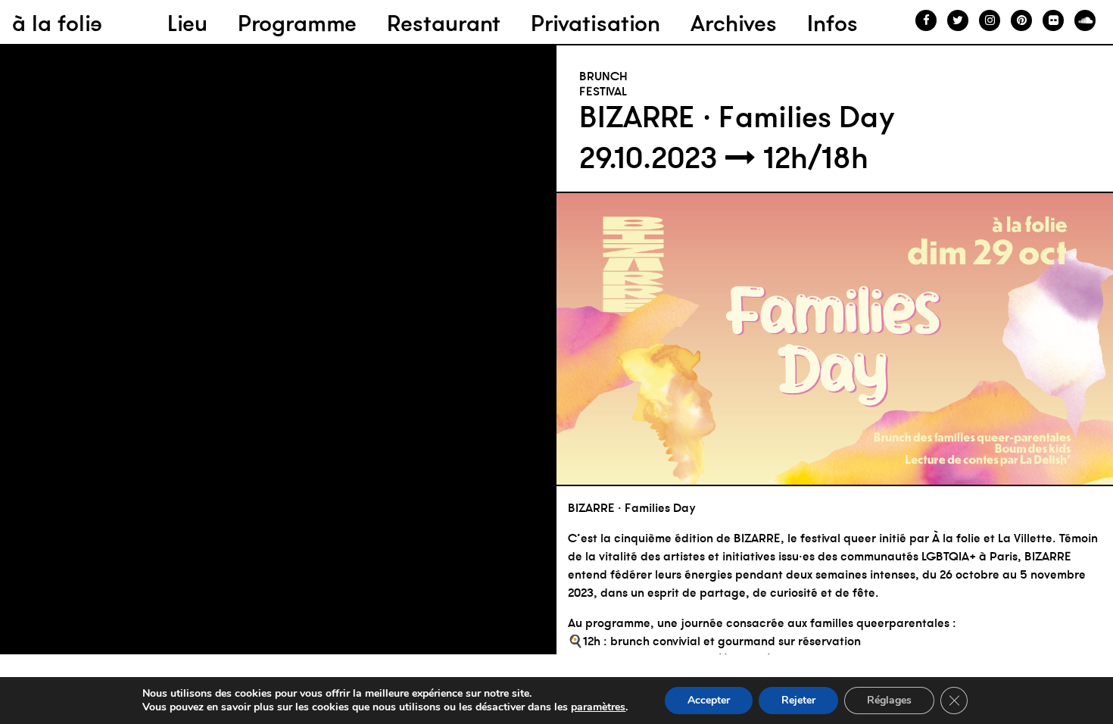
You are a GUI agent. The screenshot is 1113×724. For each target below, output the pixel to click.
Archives (734, 23)
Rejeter (798, 700)
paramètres (598, 707)
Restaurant (443, 23)
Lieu (187, 23)
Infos (832, 23)
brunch (603, 75)
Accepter (708, 700)
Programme (297, 23)
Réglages (889, 700)
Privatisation (595, 23)
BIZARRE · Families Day (737, 117)
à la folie (57, 23)
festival (603, 90)
